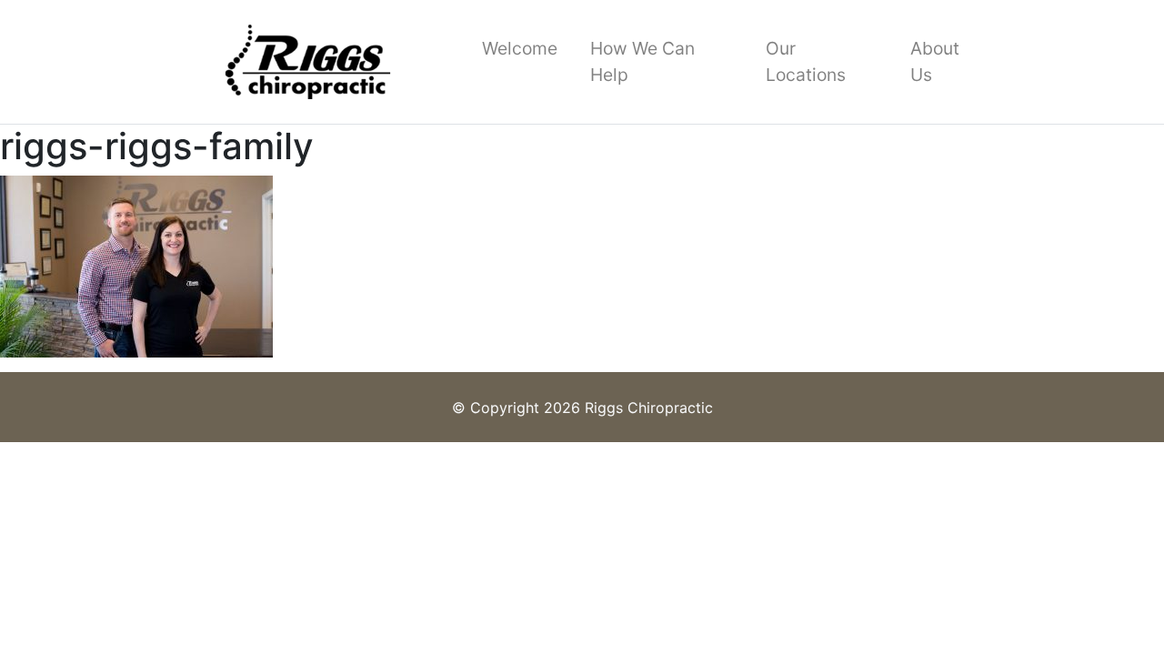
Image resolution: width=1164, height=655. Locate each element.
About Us (934, 61)
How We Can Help (642, 61)
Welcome (519, 48)
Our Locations (806, 61)
